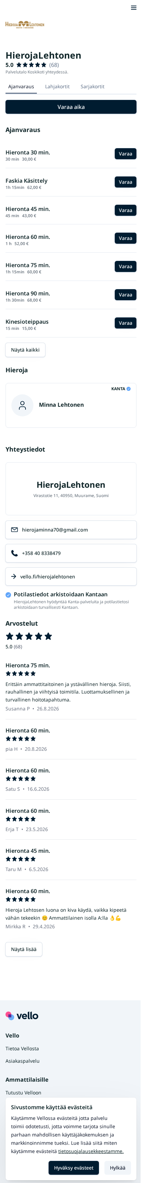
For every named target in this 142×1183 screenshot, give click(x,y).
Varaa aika (71, 107)
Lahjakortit (57, 86)
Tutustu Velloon (23, 1092)
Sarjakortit (92, 86)
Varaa (125, 153)
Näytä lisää (24, 949)
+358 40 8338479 (41, 553)
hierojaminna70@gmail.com (55, 529)
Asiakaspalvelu (23, 1061)
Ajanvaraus (21, 86)
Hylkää (117, 1167)
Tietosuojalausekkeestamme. (91, 1151)
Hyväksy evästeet (73, 1167)
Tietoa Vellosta (22, 1048)
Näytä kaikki (25, 349)
